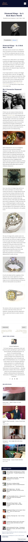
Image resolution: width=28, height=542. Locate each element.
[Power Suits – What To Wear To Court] (14, 394)
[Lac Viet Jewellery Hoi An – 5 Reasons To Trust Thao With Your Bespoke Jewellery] (4, 497)
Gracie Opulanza (12, 18)
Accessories (9, 480)
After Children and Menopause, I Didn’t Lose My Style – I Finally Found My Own (16, 472)
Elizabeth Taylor (11, 115)
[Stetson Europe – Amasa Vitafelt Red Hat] (14, 451)
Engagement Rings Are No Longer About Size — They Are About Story (16, 510)
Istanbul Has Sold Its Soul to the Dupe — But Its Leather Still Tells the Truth (16, 522)
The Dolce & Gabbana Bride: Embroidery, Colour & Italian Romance (16, 484)
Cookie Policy (5, 536)
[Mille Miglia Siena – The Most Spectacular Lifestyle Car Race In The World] (4, 490)
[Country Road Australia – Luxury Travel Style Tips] (14, 412)
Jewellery (8, 499)
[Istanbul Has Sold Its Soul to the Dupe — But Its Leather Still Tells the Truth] (4, 522)
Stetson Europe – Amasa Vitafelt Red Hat (13, 459)
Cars (7, 492)
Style (24, 18)
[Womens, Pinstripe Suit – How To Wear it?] (4, 516)
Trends (8, 474)
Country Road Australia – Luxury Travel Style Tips (14, 422)
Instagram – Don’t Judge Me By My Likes (12, 441)
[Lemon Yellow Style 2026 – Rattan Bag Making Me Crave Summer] (4, 478)
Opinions (8, 524)
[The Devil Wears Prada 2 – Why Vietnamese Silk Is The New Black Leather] (4, 504)
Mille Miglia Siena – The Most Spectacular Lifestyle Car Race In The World (15, 490)
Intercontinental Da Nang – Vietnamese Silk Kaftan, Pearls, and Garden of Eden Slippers (16, 528)
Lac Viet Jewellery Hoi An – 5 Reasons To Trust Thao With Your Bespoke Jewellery (16, 497)
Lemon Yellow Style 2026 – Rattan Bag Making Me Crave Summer (15, 478)
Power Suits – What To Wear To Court (12, 402)
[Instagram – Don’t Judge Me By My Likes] (14, 432)
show (14, 40)
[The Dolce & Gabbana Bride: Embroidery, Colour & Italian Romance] (4, 484)
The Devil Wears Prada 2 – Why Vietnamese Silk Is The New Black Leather (14, 504)
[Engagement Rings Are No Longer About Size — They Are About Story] (4, 510)
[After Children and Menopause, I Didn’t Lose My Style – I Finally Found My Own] (4, 472)
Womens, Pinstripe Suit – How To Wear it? (16, 516)
